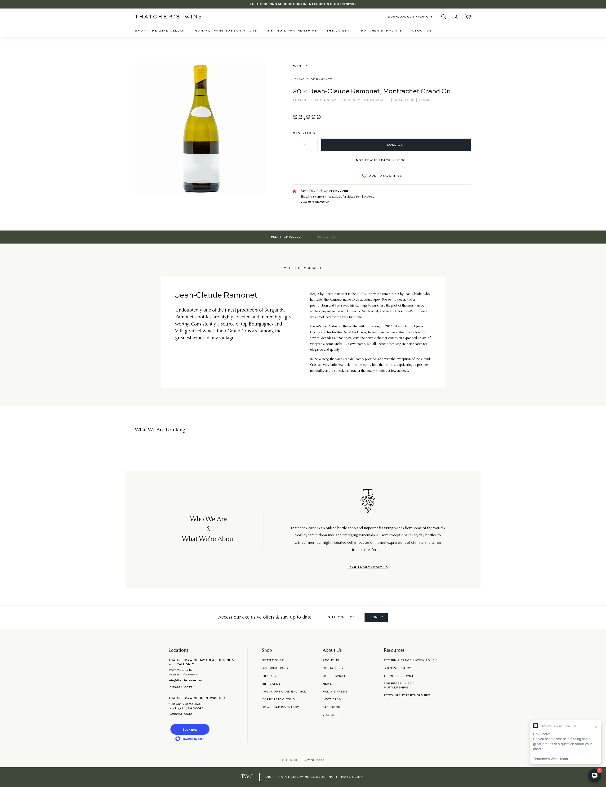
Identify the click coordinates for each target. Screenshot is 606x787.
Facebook (331, 707)
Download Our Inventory (410, 17)
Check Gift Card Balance (284, 691)
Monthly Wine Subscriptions (226, 30)
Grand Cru (404, 100)
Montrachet (377, 100)
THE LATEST (338, 30)
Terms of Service (399, 676)
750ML (424, 100)
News (327, 684)
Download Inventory (280, 707)
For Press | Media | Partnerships (400, 685)
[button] (190, 729)
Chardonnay (324, 100)
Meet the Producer (287, 237)
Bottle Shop (273, 660)
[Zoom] (200, 128)
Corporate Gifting (278, 699)
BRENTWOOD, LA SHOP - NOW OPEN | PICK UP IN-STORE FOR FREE (303, 4)
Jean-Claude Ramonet (312, 79)
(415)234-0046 (180, 686)
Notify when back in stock (382, 160)
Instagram (332, 699)
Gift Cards (271, 684)
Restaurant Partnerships (407, 695)
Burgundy (350, 100)
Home (297, 65)
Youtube (330, 715)
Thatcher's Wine (300, 760)
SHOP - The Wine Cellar (160, 30)
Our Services (335, 676)
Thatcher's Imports (380, 30)
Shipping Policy (397, 668)
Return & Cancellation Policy (410, 660)
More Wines (326, 237)
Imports (269, 676)
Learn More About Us (368, 567)
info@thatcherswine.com (186, 680)
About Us (422, 30)
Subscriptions (275, 668)
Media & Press (335, 691)
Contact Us (333, 668)
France (300, 100)
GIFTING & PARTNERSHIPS (292, 30)
